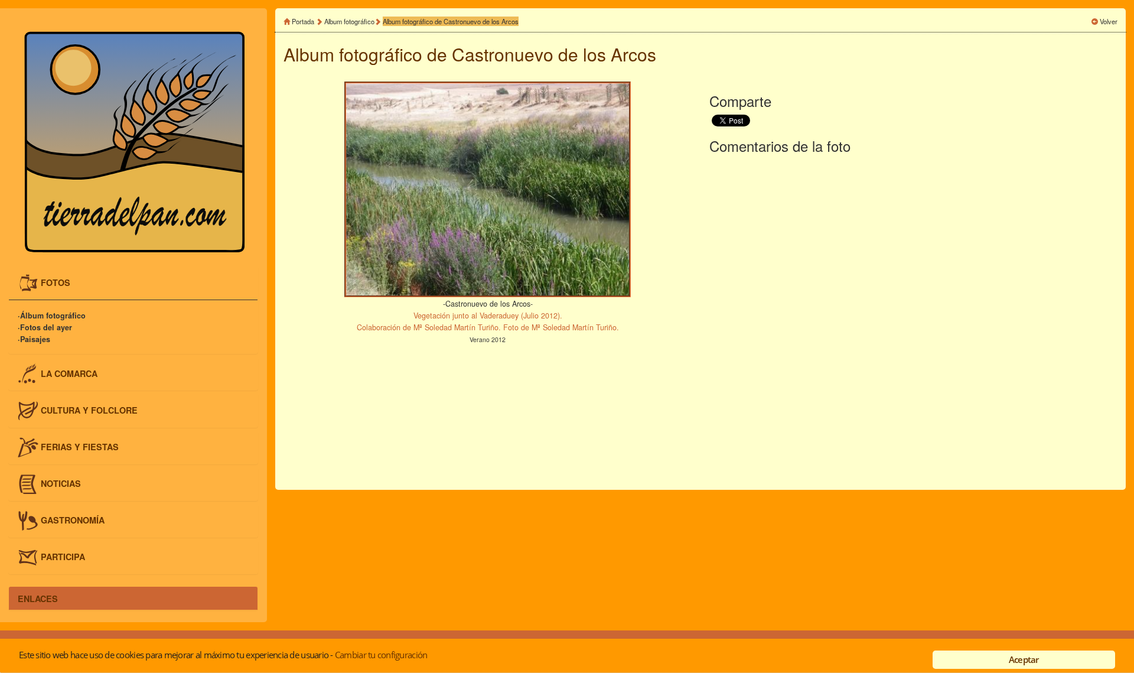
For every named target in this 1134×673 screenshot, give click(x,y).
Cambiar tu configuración (381, 655)
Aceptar (1024, 659)
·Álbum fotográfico (52, 315)
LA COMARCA (69, 373)
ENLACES (38, 598)
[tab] (133, 283)
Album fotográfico (349, 21)
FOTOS (55, 282)
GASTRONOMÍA (73, 520)
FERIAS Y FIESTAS (80, 446)
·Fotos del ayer (45, 327)
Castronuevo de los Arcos (554, 54)
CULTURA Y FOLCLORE (89, 409)
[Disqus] (913, 319)
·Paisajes (34, 339)
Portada (303, 21)
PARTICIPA (63, 557)
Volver (1108, 21)
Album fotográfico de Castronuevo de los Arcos (451, 21)
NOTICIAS (61, 483)
